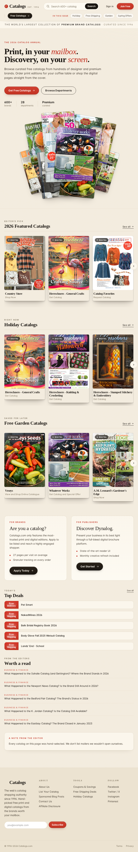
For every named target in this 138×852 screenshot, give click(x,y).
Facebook (113, 786)
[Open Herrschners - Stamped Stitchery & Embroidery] (75, 154)
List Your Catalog (49, 791)
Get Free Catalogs (19, 90)
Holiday (76, 15)
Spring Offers (125, 15)
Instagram (113, 796)
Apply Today (21, 570)
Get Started (87, 566)
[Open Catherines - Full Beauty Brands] (99, 169)
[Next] (133, 266)
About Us (44, 786)
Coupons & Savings (84, 786)
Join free (125, 6)
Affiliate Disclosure (49, 806)
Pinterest (113, 801)
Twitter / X (114, 791)
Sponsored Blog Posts (51, 796)
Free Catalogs (18, 15)
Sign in (110, 6)
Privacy (130, 846)
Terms (119, 846)
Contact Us (45, 801)
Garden (109, 15)
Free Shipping (93, 15)
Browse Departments (58, 90)
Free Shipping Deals (84, 791)
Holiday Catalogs (83, 796)
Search (92, 6)
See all (126, 226)
